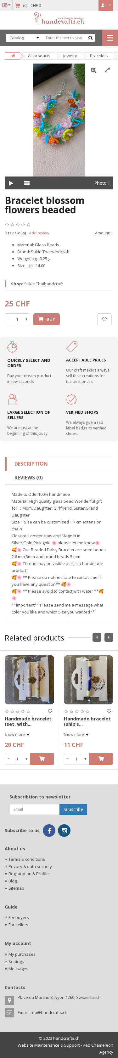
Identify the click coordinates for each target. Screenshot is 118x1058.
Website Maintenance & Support (49, 1045)
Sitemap (16, 888)
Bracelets (99, 56)
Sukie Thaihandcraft (43, 284)
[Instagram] (64, 830)
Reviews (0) (28, 477)
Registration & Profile (28, 873)
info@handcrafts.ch (48, 1012)
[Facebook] (49, 830)
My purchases (22, 954)
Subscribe (73, 809)
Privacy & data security (30, 866)
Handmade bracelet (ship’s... (87, 721)
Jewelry (70, 56)
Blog (12, 881)
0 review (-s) (15, 233)
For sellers (18, 924)
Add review (39, 233)
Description (31, 463)
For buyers (18, 917)
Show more (15, 734)
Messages (18, 968)
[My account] (105, 5)
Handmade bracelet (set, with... (28, 721)
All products (39, 56)
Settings (16, 961)
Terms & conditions (26, 859)
